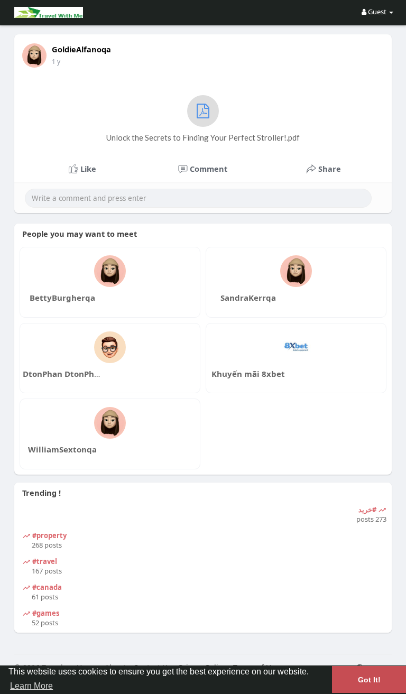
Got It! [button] (369, 680)
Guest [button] (377, 11)
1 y (56, 61)
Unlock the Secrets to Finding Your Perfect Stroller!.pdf (203, 137)
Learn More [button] (31, 685)
